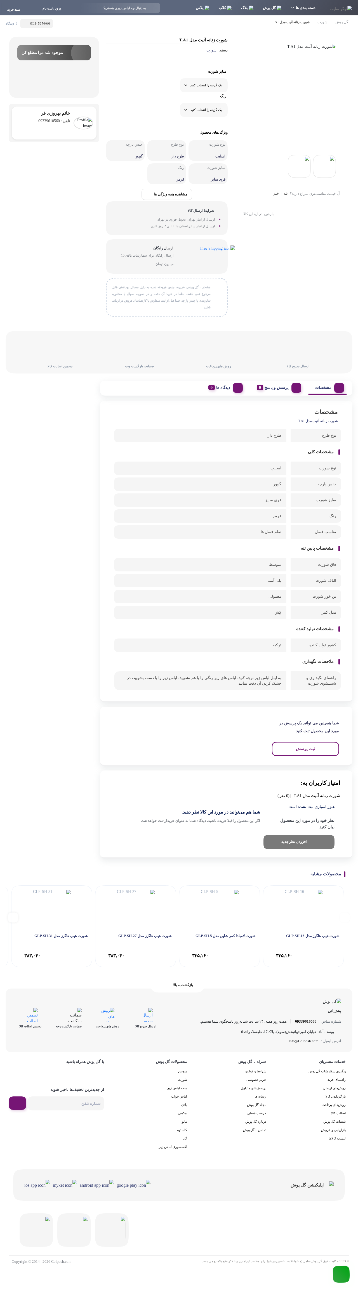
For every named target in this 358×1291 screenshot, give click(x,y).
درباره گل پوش (255, 1122)
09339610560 (54, 121)
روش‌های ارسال (334, 1088)
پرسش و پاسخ (277, 388)
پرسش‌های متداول (253, 1088)
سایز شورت (217, 71)
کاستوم (182, 1130)
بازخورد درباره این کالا (258, 214)
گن (185, 1138)
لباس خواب (179, 1096)
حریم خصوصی (256, 1080)
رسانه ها (260, 1096)
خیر (276, 193)
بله (286, 193)
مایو (184, 1122)
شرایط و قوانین (255, 1071)
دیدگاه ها (223, 388)
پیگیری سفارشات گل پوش (327, 1071)
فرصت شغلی (256, 1113)
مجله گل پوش (256, 1105)
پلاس (200, 8)
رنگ (223, 96)
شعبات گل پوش (334, 1122)
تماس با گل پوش (255, 1130)
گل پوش (269, 8)
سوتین (182, 1071)
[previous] (345, 917)
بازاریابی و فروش (333, 1130)
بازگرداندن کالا (336, 1096)
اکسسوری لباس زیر (173, 1147)
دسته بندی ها (305, 8)
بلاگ (244, 8)
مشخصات (323, 388)
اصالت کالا (338, 1113)
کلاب (222, 8)
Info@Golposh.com (303, 1041)
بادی (184, 1105)
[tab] (327, 386)
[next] (13, 917)
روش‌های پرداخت (334, 1105)
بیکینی (182, 1113)
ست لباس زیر (177, 1088)
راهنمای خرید (337, 1080)
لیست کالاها (337, 1138)
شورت (322, 22)
